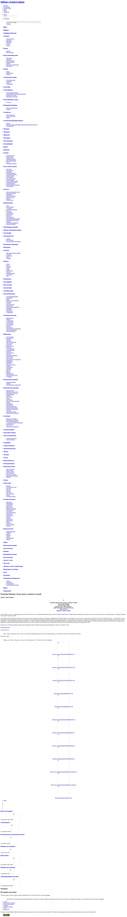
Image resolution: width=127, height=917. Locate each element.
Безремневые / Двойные (12, 420)
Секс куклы (9, 397)
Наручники (9, 58)
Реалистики (9, 298)
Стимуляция (9, 84)
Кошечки (8, 518)
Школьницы (9, 520)
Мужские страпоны (11, 411)
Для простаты (9, 323)
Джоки (8, 539)
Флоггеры (8, 40)
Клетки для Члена (10, 116)
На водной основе (11, 178)
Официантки (9, 503)
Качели (8, 123)
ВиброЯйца (9, 362)
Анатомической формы (12, 222)
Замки (8, 117)
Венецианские (10, 52)
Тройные (8, 351)
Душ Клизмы (9, 324)
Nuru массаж (9, 270)
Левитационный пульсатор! (9, 876)
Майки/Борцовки (10, 531)
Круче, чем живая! (6, 811)
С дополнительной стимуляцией (14, 422)
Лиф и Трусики (10, 471)
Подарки (8, 258)
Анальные (9, 81)
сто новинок (7, 6)
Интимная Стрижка (11, 163)
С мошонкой (9, 312)
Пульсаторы (9, 367)
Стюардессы (9, 519)
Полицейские (9, 515)
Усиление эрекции (11, 193)
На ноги (8, 489)
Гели (7, 276)
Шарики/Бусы (10, 318)
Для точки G (9, 311)
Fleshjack (8, 396)
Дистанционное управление (13, 328)
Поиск (5, 14)
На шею (8, 485)
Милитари (9, 502)
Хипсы (8, 536)
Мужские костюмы (11, 508)
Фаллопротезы (10, 424)
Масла (8, 265)
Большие (8, 354)
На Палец (8, 347)
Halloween (9, 523)
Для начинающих (10, 331)
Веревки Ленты (10, 62)
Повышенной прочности (12, 220)
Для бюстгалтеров (11, 496)
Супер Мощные (10, 348)
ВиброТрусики (10, 374)
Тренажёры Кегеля (11, 159)
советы (8, 581)
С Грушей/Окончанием (12, 296)
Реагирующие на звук (11, 375)
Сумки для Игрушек (11, 438)
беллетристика (10, 583)
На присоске (9, 305)
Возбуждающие (10, 175)
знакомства (6, 12)
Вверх (5, 800)
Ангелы (8, 525)
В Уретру (8, 102)
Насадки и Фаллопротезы (12, 401)
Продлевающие (10, 217)
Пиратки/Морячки (11, 512)
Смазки (8, 238)
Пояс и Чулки (9, 470)
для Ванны (9, 255)
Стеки (8, 44)
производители (7, 8)
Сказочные (9, 511)
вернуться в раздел (5, 627)
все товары (6, 18)
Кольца (8, 398)
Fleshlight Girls (10, 394)
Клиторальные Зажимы (12, 92)
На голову (9, 492)
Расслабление (9, 240)
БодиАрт (8, 254)
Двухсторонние (10, 304)
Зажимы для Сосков (11, 95)
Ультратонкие (9, 213)
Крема (8, 269)
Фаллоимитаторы (10, 80)
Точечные (8, 216)
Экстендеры (9, 399)
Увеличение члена (11, 196)
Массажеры (9, 358)
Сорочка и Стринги (11, 474)
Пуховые (8, 42)
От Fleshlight (9, 403)
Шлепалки (9, 41)
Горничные (9, 514)
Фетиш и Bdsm (10, 524)
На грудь (8, 488)
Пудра (8, 268)
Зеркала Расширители (11, 108)
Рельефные (9, 308)
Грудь (7, 162)
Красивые (8, 345)
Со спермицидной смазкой (13, 218)
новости (6, 5)
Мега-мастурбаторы (11, 406)
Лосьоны (8, 266)
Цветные (8, 211)
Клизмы (8, 109)
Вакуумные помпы (11, 161)
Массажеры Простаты (11, 393)
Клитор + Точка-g (10, 364)
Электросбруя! (5, 822)
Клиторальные (10, 337)
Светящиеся (9, 212)
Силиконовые (9, 177)
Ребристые (9, 215)
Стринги (8, 532)
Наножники (9, 66)
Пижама (8, 477)
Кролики (8, 372)
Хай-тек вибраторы (11, 342)
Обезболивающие (10, 173)
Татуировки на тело (11, 487)
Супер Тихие (9, 356)
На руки (8, 491)
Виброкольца (9, 405)
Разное (8, 522)
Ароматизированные (11, 209)
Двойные (8, 366)
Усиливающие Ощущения (12, 185)
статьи (5, 10)
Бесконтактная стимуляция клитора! (12, 834)
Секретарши (9, 504)
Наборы (8, 63)
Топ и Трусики (10, 473)
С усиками (9, 208)
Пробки (8, 319)
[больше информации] (63, 600)
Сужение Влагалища (11, 182)
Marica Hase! (5, 855)
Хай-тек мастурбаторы (12, 409)
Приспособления (10, 273)
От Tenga (8, 410)
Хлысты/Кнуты (10, 38)
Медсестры (9, 506)
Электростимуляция (11, 330)
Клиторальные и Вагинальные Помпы (16, 94)
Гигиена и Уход (10, 158)
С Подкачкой (9, 322)
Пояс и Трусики (10, 469)
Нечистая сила (10, 510)
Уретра (8, 82)
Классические (9, 207)
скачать (64, 610)
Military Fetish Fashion (12, 2)
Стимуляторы (9, 320)
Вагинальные (9, 170)
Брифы (8, 534)
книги (5, 9)
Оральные (9, 169)
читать (69, 610)
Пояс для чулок (10, 493)
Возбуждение (9, 157)
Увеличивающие (10, 183)
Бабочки (8, 370)
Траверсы (8, 59)
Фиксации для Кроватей (12, 64)
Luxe (7, 205)
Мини (7, 299)
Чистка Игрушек (10, 439)
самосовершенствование (12, 585)
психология (9, 582)
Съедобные (9, 274)
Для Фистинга (10, 186)
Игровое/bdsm (10, 538)
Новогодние (9, 507)
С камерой (9, 376)
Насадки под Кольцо (11, 418)
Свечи (8, 264)
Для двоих (9, 341)
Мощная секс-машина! (8, 846)
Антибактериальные (11, 174)
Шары (8, 71)
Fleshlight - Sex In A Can (12, 392)
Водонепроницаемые (11, 355)
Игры (7, 257)
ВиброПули (9, 360)
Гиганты (8, 303)
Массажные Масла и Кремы (13, 253)
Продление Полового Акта (13, 192)
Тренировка (9, 194)
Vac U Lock (9, 425)
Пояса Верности (10, 115)
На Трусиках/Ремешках (12, 421)
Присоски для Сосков (11, 96)
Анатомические (10, 350)
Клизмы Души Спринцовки (13, 241)
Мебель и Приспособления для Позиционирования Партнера (21, 124)
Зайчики (8, 516)
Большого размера (11, 224)
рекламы (47, 895)
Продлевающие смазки (12, 181)
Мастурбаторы (10, 390)
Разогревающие (10, 179)
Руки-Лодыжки (10, 60)
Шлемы (8, 51)
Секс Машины (10, 126)
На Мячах (8, 301)
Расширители (9, 73)
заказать (59, 610)
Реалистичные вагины (12, 407)
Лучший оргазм (10, 155)
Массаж (8, 198)
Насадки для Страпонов (12, 300)
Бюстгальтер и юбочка (12, 475)
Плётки (8, 45)
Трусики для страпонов (12, 426)
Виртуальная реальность (12, 413)
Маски (8, 495)
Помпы (8, 402)
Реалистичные (10, 352)
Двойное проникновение (12, 307)
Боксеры (8, 535)
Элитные (8, 368)
